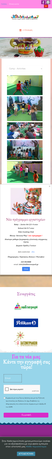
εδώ (33, 252)
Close (26, 269)
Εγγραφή (26, 415)
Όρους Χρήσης (24, 398)
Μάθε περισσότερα (36, 447)
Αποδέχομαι (26, 454)
